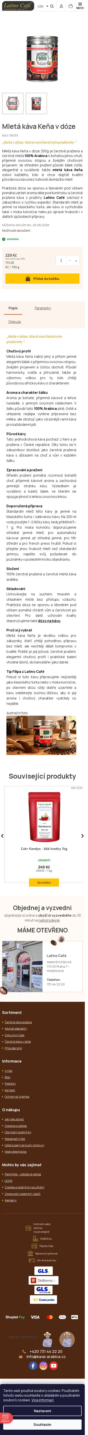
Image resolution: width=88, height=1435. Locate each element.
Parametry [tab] (43, 308)
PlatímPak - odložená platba (23, 1174)
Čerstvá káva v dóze (18, 1042)
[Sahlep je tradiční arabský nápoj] (67, 1338)
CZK (41, 6)
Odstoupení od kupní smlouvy (24, 1145)
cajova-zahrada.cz (23, 1337)
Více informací (43, 1400)
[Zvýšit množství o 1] (76, 261)
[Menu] (80, 6)
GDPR (8, 1181)
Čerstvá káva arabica (18, 1022)
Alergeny (10, 1200)
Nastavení (42, 1411)
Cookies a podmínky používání (24, 1187)
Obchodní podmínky (18, 1132)
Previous (2, 836)
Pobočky (10, 1084)
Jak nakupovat (14, 1119)
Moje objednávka (15, 1152)
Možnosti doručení (16, 230)
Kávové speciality (16, 1028)
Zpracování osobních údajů (22, 1194)
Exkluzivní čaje (14, 1035)
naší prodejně (49, 920)
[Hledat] (52, 6)
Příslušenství (13, 1048)
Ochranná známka (17, 1097)
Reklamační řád (15, 1139)
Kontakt (10, 1090)
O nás (8, 1071)
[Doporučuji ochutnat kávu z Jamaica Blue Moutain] (47, 1338)
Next (82, 836)
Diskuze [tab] (15, 321)
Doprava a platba (16, 1126)
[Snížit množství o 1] (69, 261)
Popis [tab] (13, 308)
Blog (7, 1077)
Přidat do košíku (46, 278)
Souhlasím (42, 1424)
